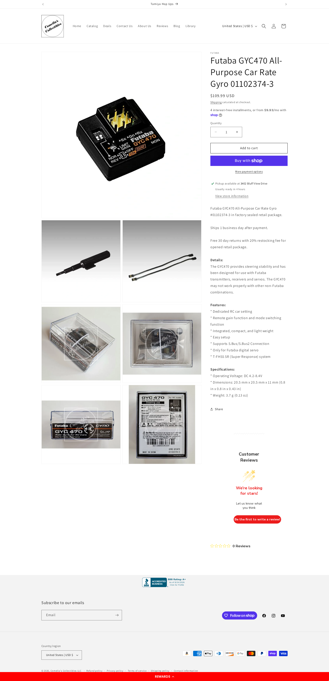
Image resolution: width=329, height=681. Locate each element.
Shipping (216, 102)
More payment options (249, 171)
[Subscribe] (117, 615)
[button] (164, 676)
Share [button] (219, 409)
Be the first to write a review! (257, 519)
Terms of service (137, 670)
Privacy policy (115, 670)
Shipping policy (160, 670)
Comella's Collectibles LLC (66, 670)
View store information (231, 196)
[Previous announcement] (43, 4)
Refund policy (94, 670)
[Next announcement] (286, 4)
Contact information (186, 670)
